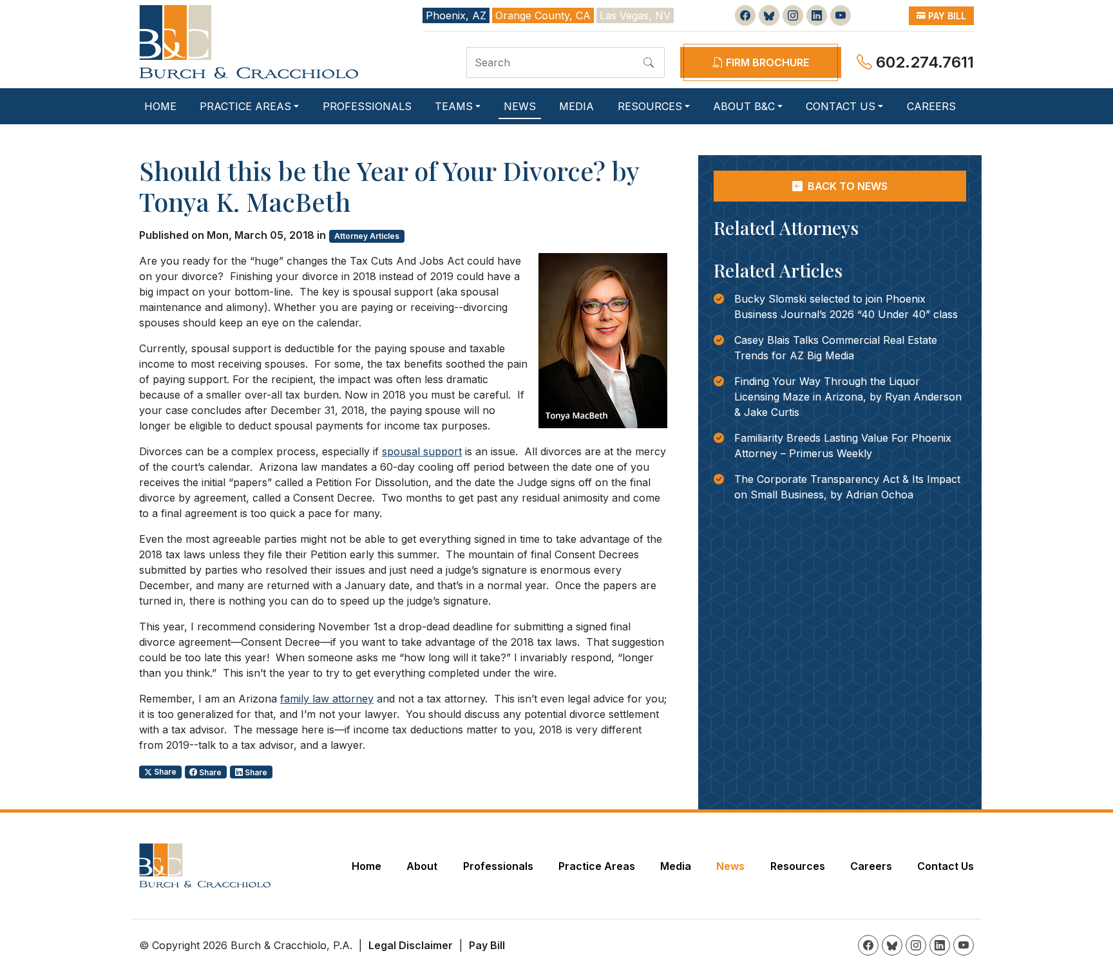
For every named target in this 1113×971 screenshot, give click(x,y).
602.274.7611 (923, 62)
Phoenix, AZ (456, 15)
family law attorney (327, 698)
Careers (931, 106)
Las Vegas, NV (635, 15)
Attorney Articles (366, 236)
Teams (454, 106)
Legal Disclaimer (410, 945)
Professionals (367, 106)
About (744, 106)
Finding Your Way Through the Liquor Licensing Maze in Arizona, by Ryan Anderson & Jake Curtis (848, 397)
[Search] (649, 62)
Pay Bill (946, 15)
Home (160, 106)
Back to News (846, 186)
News (520, 106)
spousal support (422, 451)
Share (164, 772)
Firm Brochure (766, 62)
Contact (840, 106)
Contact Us (945, 866)
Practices (245, 106)
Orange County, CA (543, 15)
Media (576, 106)
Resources (650, 106)
